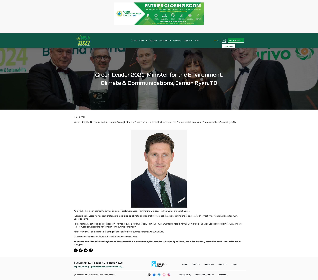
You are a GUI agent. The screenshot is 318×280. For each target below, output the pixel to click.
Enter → (217, 40)
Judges (187, 40)
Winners (153, 40)
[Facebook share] (76, 250)
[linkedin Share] (86, 250)
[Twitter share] (81, 250)
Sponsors (177, 40)
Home (134, 40)
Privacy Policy (185, 275)
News (197, 40)
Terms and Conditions (204, 275)
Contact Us (222, 275)
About (142, 40)
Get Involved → (235, 40)
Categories (164, 40)
